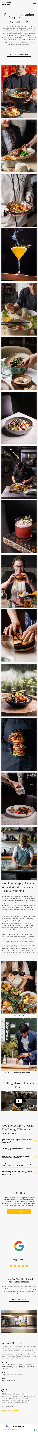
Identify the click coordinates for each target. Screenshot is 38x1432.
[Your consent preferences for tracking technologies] (34, 1430)
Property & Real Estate (14, 1367)
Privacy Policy (5, 1411)
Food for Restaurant (24, 1365)
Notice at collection (9, 1430)
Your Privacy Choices (16, 1426)
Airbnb (3, 1367)
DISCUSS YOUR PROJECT (19, 54)
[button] (19, 1141)
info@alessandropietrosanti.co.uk (12, 1375)
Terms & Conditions (7, 1406)
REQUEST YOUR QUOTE (19, 1211)
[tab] (19, 1141)
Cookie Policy (14, 1411)
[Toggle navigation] (34, 3)
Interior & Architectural (8, 1365)
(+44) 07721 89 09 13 (8, 1381)
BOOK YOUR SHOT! (19, 1299)
